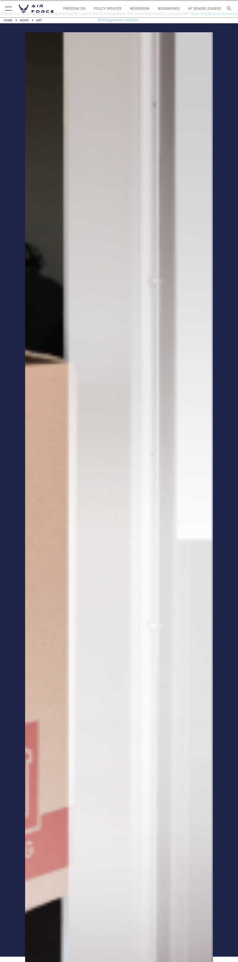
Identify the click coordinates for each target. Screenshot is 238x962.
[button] (7, 8)
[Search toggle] (230, 8)
